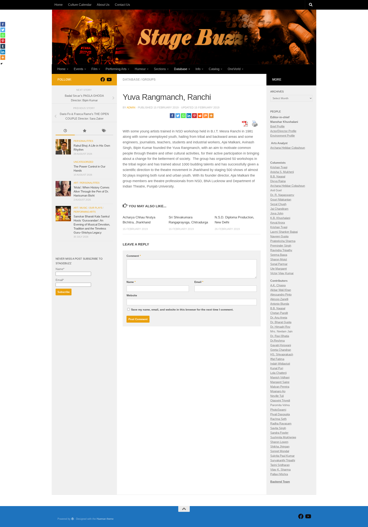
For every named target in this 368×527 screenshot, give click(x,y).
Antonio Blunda (279, 303)
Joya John (276, 213)
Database (180, 69)
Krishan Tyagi (278, 167)
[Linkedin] (188, 115)
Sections (160, 69)
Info (198, 69)
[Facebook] (172, 115)
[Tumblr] (2, 46)
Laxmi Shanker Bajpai (284, 231)
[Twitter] (177, 115)
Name (131, 281)
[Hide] (1, 63)
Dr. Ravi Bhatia (279, 336)
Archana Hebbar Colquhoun (287, 147)
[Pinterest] (194, 115)
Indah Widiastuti (280, 363)
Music (83, 208)
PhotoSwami (278, 409)
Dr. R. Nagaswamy (282, 195)
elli (286, 299)
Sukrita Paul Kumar (282, 455)
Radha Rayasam (281, 423)
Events (78, 69)
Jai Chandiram (279, 208)
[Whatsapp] (183, 115)
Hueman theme (105, 518)
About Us (103, 4)
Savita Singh (278, 428)
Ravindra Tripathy (281, 250)
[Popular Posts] (84, 131)
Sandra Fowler (279, 432)
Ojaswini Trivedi (280, 400)
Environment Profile (282, 135)
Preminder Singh (280, 245)
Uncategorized (83, 162)
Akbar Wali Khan (280, 290)
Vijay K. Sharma (280, 469)
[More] (211, 115)
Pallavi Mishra (279, 474)
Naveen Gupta (279, 236)
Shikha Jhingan (279, 446)
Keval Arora (277, 222)
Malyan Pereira (279, 386)
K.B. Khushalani (280, 218)
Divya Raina (278, 181)
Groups (149, 79)
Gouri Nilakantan (280, 199)
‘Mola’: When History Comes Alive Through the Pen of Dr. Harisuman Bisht (91, 191)
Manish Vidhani (279, 377)
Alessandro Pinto (281, 294)
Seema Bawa (278, 254)
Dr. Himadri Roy (280, 326)
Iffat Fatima (277, 359)
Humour (140, 69)
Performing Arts (116, 69)
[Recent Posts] (65, 131)
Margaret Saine (279, 382)
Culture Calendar (79, 4)
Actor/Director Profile (283, 131)
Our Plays (95, 208)
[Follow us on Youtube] (109, 79)
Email (198, 281)
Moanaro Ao (277, 391)
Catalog (214, 69)
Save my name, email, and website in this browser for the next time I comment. (182, 309)
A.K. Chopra (278, 285)
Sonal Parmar (279, 264)
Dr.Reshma (277, 340)
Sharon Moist (278, 259)
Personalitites (83, 141)
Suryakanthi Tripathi (282, 460)
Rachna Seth (278, 418)
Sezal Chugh (278, 204)
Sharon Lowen (279, 442)
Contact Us (122, 4)
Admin (131, 107)
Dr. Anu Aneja (278, 317)
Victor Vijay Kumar (282, 273)
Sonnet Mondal (279, 451)
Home (58, 4)
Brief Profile (277, 126)
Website (132, 295)
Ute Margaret (278, 268)
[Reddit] (200, 115)
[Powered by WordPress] (72, 519)
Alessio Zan (277, 299)
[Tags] (103, 131)
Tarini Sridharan (280, 465)
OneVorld (234, 69)
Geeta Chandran (280, 349)
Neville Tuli (277, 395)
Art (76, 183)
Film (94, 69)
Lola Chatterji (278, 372)
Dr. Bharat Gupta (280, 322)
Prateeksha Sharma (282, 241)
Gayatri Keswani (280, 345)
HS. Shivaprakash (281, 354)
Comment (134, 255)
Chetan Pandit (279, 313)
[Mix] (205, 115)
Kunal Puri (276, 368)
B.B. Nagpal (277, 176)
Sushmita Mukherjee (283, 437)
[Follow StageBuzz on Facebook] (102, 79)
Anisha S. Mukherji (282, 171)
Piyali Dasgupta (280, 414)
